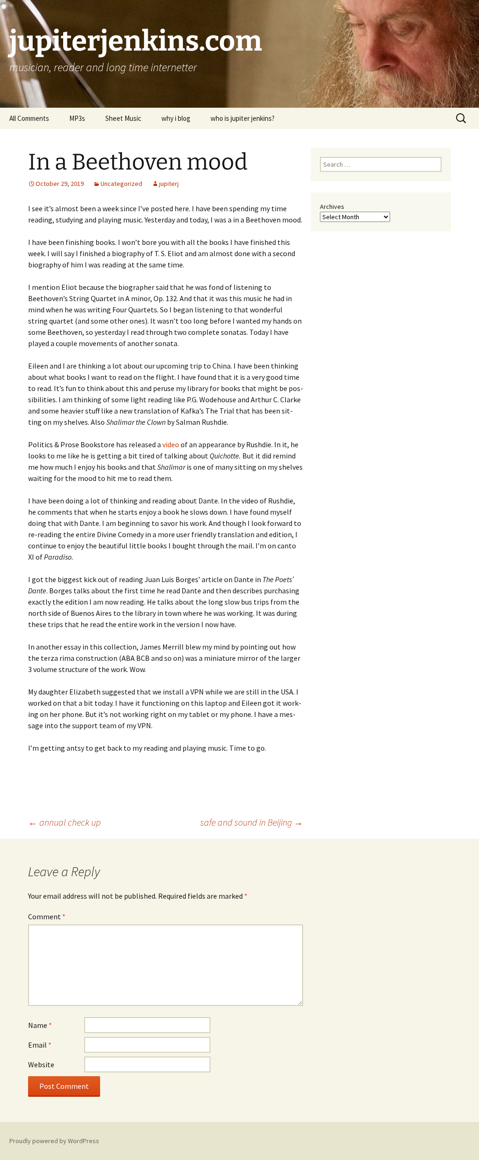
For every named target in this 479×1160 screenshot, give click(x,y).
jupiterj (169, 183)
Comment (46, 916)
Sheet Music (123, 118)
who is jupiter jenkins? (242, 118)
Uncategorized (121, 183)
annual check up (64, 822)
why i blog (175, 118)
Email (39, 1044)
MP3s (77, 118)
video (170, 444)
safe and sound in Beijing (251, 822)
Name (40, 1025)
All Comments (29, 118)
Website (41, 1064)
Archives (332, 206)
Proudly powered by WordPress (54, 1141)
